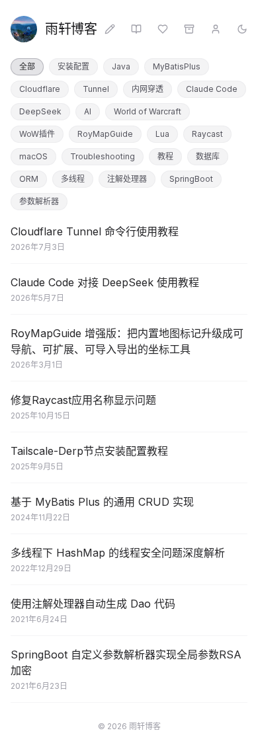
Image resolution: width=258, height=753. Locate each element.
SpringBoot (191, 179)
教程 (165, 156)
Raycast (207, 134)
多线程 (73, 179)
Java (121, 66)
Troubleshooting (102, 156)
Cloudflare (39, 89)
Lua (162, 134)
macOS (33, 156)
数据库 (208, 156)
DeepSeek (40, 111)
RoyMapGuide (105, 134)
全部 (27, 66)
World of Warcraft (147, 111)
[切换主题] (242, 29)
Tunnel (96, 89)
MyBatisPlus (176, 66)
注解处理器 (127, 179)
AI (87, 111)
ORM (28, 179)
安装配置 (73, 66)
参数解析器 (39, 201)
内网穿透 (147, 89)
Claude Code (211, 89)
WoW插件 (37, 134)
